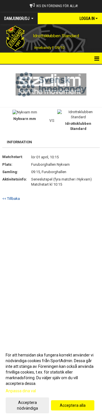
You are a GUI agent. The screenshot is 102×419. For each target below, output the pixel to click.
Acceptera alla (73, 405)
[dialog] (51, 381)
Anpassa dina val (21, 391)
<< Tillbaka (11, 198)
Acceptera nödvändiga (27, 405)
